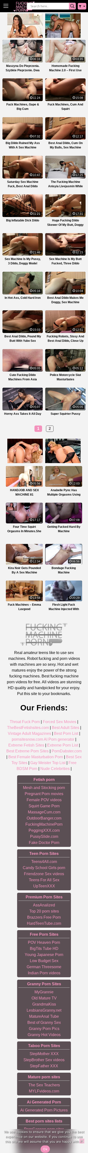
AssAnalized (44, 905)
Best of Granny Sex (44, 1022)
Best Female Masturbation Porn (35, 757)
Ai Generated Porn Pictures (44, 1110)
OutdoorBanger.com (44, 818)
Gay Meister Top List (48, 763)
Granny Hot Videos (44, 1035)
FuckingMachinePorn (44, 824)
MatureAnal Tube (44, 1016)
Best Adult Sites (65, 728)
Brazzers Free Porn (44, 917)
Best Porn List (66, 733)
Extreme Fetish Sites (26, 745)
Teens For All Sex (44, 880)
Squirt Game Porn (44, 806)
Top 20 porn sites (44, 911)
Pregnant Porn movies (44, 794)
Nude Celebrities (55, 769)
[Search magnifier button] (72, 6)
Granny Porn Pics (44, 1029)
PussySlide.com (44, 836)
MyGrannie (44, 992)
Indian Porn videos (44, 973)
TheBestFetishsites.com (28, 728)
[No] (81, 1141)
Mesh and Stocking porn (44, 788)
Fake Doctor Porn (44, 843)
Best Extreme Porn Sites (27, 751)
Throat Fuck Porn (25, 722)
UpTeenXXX (44, 886)
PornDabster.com (67, 751)
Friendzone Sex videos (44, 874)
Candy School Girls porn (44, 868)
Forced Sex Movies (59, 722)
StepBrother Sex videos (44, 1060)
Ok (45, 1149)
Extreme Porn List (62, 745)
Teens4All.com (44, 862)
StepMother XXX (44, 1054)
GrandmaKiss (44, 1004)
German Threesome (44, 967)
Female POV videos (44, 800)
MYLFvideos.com (44, 1091)
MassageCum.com (44, 812)
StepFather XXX (44, 1066)
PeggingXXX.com (44, 830)
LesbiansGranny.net (44, 1010)
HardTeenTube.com (44, 923)
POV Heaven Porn (44, 942)
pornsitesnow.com (27, 739)
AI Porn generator (59, 739)
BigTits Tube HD (44, 948)
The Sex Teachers (44, 1085)
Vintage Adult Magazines (29, 733)
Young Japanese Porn (44, 955)
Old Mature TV (44, 998)
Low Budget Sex (44, 961)
